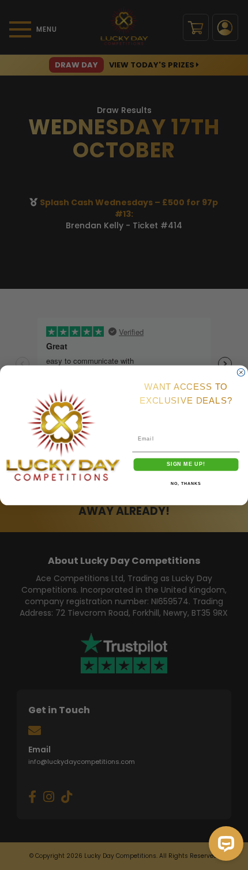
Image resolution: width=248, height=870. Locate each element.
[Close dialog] (241, 372)
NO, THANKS (186, 483)
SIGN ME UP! (186, 463)
